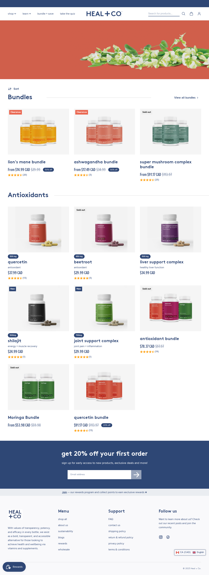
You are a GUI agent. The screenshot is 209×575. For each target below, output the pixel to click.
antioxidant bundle (159, 339)
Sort (16, 89)
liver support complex (162, 262)
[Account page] (199, 13)
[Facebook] (167, 537)
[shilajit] (38, 308)
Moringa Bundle (23, 418)
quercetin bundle (91, 418)
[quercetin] (38, 229)
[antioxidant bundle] (170, 308)
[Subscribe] (136, 474)
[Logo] (104, 13)
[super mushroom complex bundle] (170, 132)
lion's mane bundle (27, 162)
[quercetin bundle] (104, 387)
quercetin (17, 262)
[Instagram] (160, 537)
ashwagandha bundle (96, 162)
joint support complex (96, 341)
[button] (190, 552)
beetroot (83, 262)
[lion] (38, 132)
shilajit (14, 341)
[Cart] (191, 13)
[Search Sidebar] (183, 13)
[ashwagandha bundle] (104, 132)
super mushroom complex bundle (166, 164)
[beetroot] (104, 229)
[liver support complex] (170, 229)
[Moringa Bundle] (38, 387)
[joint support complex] (104, 308)
